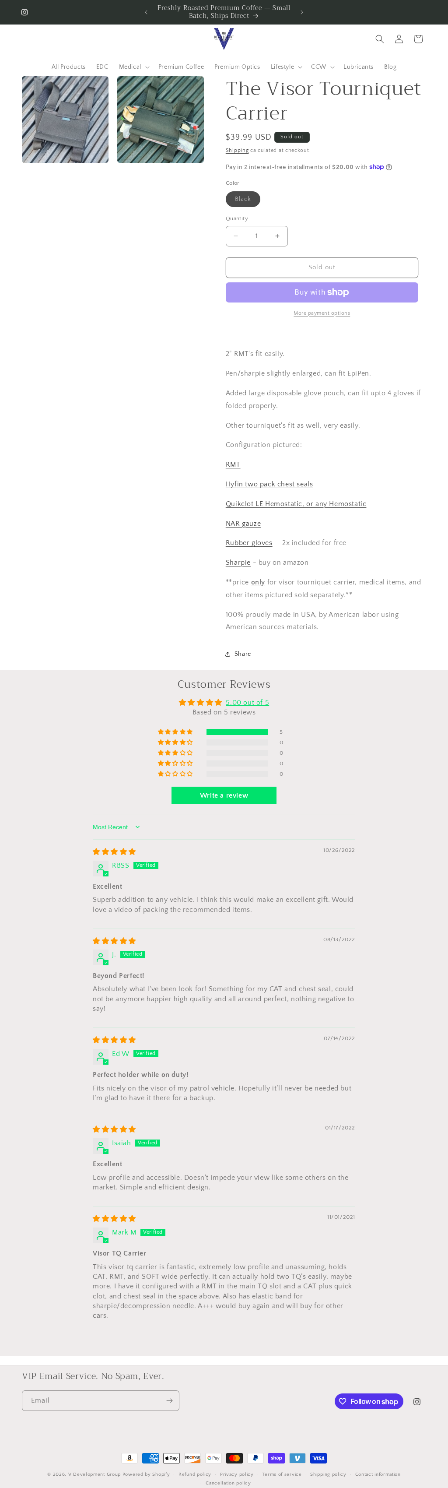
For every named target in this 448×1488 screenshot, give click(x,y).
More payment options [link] (322, 313)
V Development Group (94, 1474)
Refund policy (194, 1474)
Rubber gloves (249, 543)
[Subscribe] (169, 1400)
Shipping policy (328, 1474)
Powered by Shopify (146, 1474)
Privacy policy (237, 1474)
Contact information (378, 1474)
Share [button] (242, 654)
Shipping (237, 150)
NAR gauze (243, 524)
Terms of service (281, 1474)
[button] (133, 67)
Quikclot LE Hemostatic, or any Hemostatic (296, 504)
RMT (233, 464)
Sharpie (238, 562)
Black (247, 201)
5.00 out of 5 (247, 703)
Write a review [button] (224, 795)
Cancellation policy (228, 1483)
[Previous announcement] (146, 12)
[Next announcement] (302, 12)
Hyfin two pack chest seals (269, 484)
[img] (114, 852)
